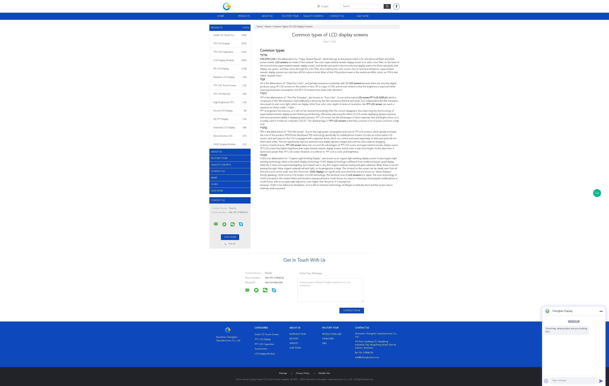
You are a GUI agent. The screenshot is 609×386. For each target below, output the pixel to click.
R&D (324, 343)
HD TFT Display (229, 119)
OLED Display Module (229, 144)
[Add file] (546, 380)
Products (244, 16)
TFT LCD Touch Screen (229, 85)
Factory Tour (290, 16)
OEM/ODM (328, 339)
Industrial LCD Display (229, 128)
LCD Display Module (229, 60)
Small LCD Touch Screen (229, 35)
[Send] (601, 380)
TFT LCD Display (229, 43)
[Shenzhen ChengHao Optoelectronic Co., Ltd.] (216, 224)
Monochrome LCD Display (229, 136)
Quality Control (313, 16)
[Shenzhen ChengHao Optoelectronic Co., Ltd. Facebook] (396, 6)
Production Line (331, 334)
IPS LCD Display (229, 69)
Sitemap (283, 373)
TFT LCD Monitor (229, 94)
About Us (267, 16)
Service (293, 343)
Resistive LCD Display (229, 77)
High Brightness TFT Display (229, 102)
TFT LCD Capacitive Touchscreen (229, 52)
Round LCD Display (229, 111)
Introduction (297, 334)
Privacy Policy (302, 373)
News (214, 178)
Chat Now (362, 16)
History (293, 339)
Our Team (295, 348)
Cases (214, 184)
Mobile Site (324, 373)
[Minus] (601, 311)
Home (221, 16)
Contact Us (337, 16)
